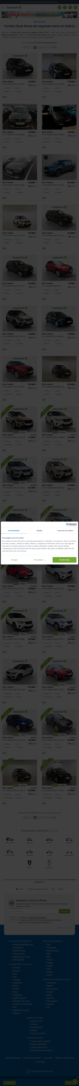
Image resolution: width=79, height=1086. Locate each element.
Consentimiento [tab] (13, 530)
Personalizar (38, 560)
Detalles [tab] (39, 530)
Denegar (14, 560)
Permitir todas (64, 560)
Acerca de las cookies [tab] (65, 530)
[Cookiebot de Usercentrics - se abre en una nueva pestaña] (68, 524)
